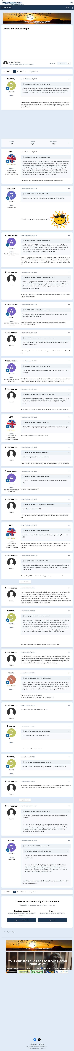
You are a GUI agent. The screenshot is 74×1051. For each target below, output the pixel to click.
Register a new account (22, 920)
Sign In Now (52, 920)
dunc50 (11, 841)
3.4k (12, 689)
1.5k (12, 95)
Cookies (41, 1044)
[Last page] (25, 71)
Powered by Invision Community (37, 1048)
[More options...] (69, 79)
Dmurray (11, 79)
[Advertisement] (37, 44)
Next (21, 71)
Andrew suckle (11, 235)
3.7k (12, 168)
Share (53, 63)
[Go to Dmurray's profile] (11, 85)
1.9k (12, 252)
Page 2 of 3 (33, 71)
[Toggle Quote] (23, 84)
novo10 (11, 673)
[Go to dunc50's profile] (11, 847)
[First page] (4, 71)
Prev (8, 71)
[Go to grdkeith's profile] (11, 195)
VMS (11, 152)
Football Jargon (28, 64)
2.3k (12, 857)
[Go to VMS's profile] (11, 158)
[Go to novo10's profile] (11, 679)
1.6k (12, 205)
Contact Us (33, 1044)
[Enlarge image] (59, 219)
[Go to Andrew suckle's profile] (11, 242)
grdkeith (11, 189)
